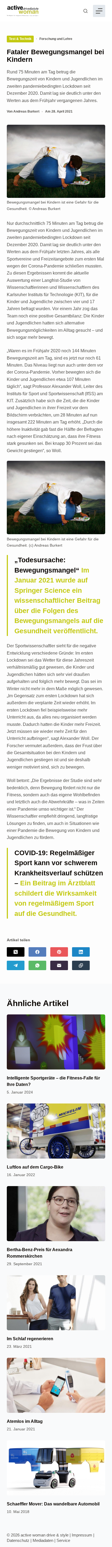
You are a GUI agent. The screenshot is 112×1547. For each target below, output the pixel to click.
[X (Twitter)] (15, 952)
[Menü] (99, 11)
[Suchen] (85, 11)
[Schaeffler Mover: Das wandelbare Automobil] (56, 1467)
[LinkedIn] (81, 952)
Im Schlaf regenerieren (30, 1338)
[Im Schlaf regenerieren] (56, 1302)
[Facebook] (37, 952)
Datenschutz (18, 1540)
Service (63, 1540)
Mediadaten (43, 1540)
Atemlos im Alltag (25, 1421)
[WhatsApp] (37, 965)
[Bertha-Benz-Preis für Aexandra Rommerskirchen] (56, 1213)
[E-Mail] (59, 965)
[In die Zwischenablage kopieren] (81, 965)
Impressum (82, 1535)
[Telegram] (15, 965)
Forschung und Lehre (55, 39)
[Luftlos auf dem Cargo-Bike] (56, 1131)
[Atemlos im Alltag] (56, 1385)
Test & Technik (20, 39)
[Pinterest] (59, 952)
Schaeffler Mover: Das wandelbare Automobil (53, 1504)
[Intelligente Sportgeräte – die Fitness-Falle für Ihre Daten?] (56, 1041)
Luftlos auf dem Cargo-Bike (35, 1167)
